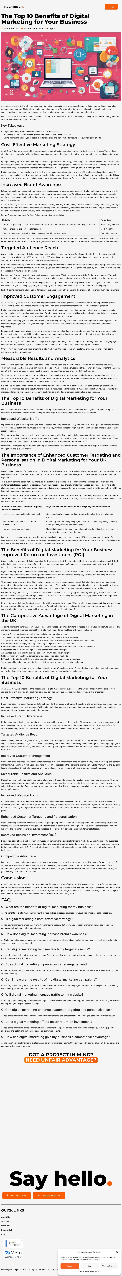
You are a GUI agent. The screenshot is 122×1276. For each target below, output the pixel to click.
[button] (117, 1252)
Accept (70, 1266)
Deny (89, 1266)
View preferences (109, 1266)
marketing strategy (71, 151)
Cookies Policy (84, 1271)
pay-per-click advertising (60, 161)
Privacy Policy (95, 1271)
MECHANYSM (10, 151)
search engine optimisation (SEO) (87, 161)
